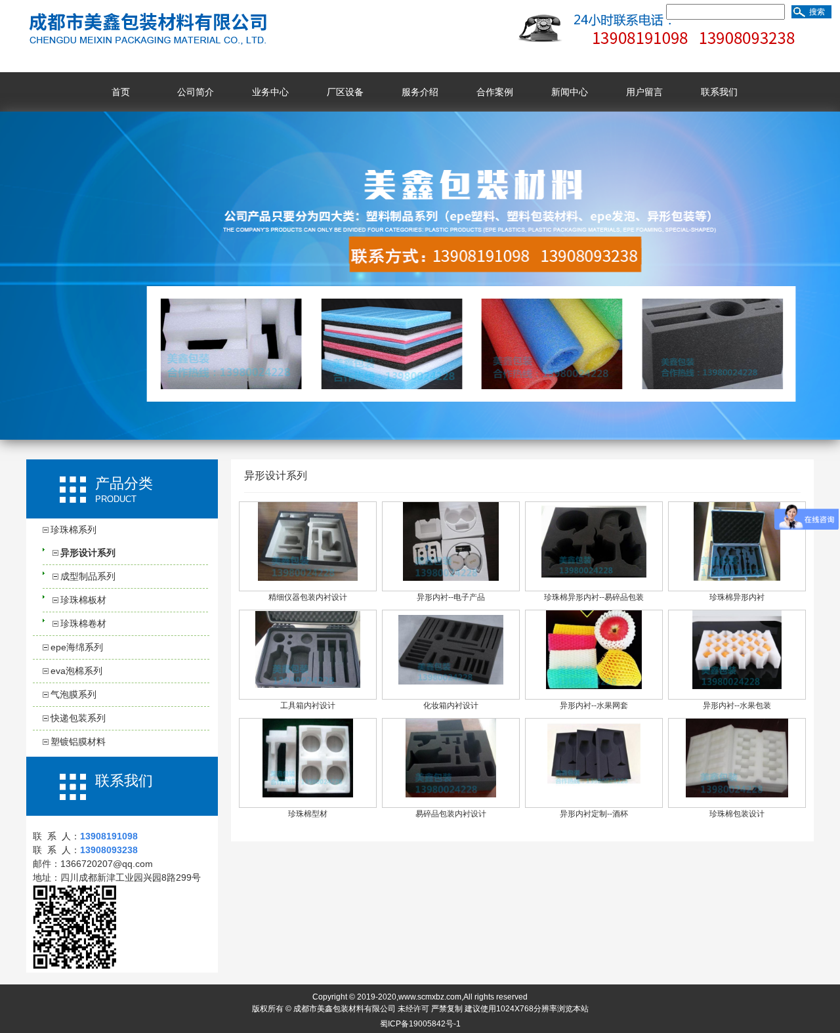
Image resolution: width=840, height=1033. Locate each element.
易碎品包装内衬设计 (450, 813)
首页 (121, 92)
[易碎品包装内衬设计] (450, 794)
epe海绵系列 (77, 647)
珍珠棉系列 (73, 529)
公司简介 (195, 92)
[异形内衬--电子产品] (450, 578)
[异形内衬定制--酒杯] (593, 794)
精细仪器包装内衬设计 (307, 597)
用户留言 (644, 92)
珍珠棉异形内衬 (737, 597)
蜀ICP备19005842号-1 (420, 1023)
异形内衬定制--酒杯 (594, 813)
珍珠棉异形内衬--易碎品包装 (594, 597)
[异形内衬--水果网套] (593, 686)
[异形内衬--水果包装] (737, 686)
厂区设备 (345, 92)
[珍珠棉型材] (308, 794)
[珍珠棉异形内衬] (736, 578)
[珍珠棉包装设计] (736, 794)
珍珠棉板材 (83, 600)
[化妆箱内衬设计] (450, 686)
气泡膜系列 (73, 694)
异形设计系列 (88, 552)
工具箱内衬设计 (307, 705)
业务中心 (270, 92)
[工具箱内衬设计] (307, 685)
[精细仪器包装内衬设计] (307, 578)
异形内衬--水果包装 (737, 705)
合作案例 (494, 92)
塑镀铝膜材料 (78, 741)
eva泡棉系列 (76, 670)
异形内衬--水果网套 (594, 705)
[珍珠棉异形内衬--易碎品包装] (593, 578)
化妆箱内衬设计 (450, 705)
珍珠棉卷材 (83, 623)
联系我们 (719, 92)
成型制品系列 (88, 576)
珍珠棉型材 (307, 813)
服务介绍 (420, 92)
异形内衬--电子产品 (451, 597)
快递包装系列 (78, 718)
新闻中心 (569, 92)
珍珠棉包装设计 (737, 813)
